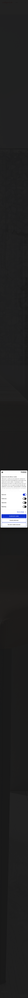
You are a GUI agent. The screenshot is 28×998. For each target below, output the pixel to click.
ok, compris (14, 504)
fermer (24, 495)
